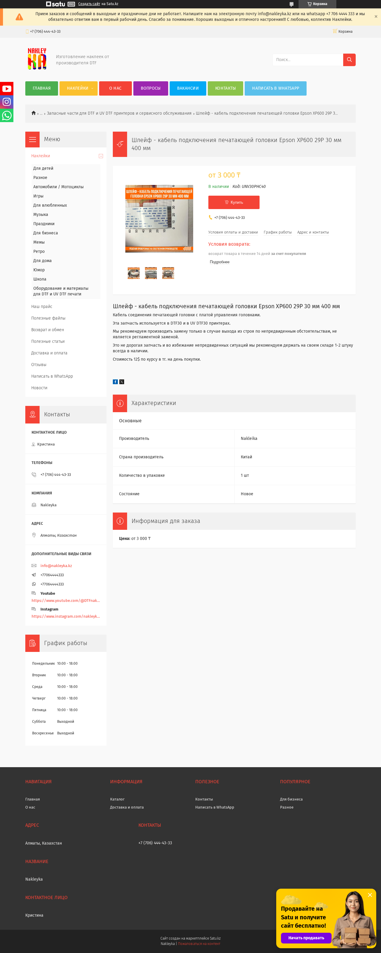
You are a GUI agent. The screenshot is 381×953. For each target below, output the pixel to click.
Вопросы (151, 88)
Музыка (40, 215)
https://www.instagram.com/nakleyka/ (66, 617)
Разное (40, 178)
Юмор (39, 270)
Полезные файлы (48, 318)
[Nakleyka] (37, 69)
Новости (39, 388)
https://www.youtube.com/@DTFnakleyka (66, 601)
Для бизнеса (45, 233)
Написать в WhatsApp (275, 88)
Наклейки (77, 88)
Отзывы (38, 365)
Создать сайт (89, 4)
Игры (38, 196)
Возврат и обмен (47, 330)
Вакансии (188, 88)
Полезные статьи (48, 342)
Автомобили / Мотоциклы (58, 187)
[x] (121, 383)
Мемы (39, 242)
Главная (42, 88)
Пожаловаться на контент (199, 944)
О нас (115, 88)
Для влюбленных (50, 205)
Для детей (43, 168)
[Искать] (349, 60)
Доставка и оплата (49, 353)
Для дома (42, 261)
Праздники (43, 224)
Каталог (117, 799)
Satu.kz (215, 938)
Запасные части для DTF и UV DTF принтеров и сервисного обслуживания (119, 113)
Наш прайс (41, 307)
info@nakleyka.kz (56, 566)
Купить (237, 202)
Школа (39, 279)
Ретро (39, 252)
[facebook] (115, 383)
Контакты (225, 88)
